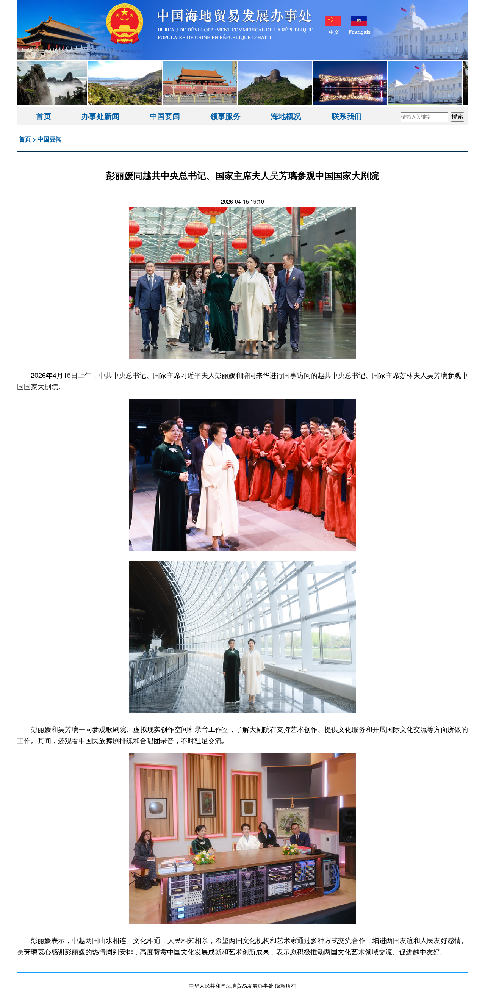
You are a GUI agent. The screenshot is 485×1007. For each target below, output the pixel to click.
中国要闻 (165, 115)
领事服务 (225, 115)
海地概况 (286, 115)
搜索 (457, 116)
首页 (43, 115)
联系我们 (347, 115)
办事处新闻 (100, 115)
